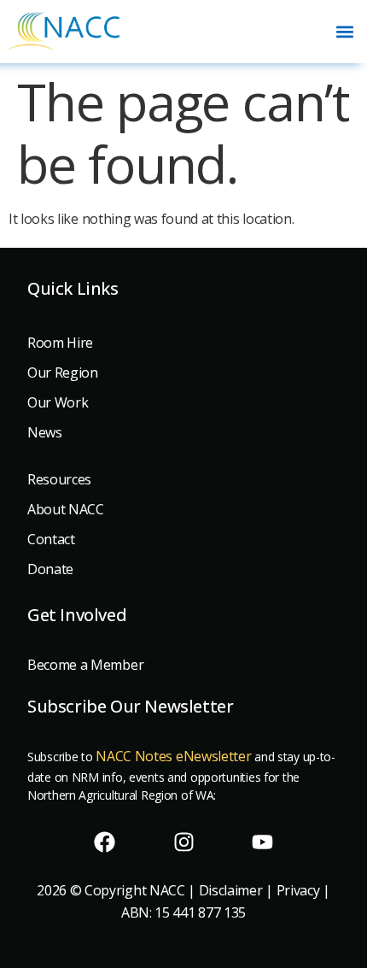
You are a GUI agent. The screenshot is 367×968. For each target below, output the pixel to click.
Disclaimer (231, 890)
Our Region (62, 372)
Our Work (57, 402)
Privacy (298, 890)
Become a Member (85, 664)
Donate (50, 569)
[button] (344, 31)
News (44, 432)
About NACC (65, 509)
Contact (51, 539)
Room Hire (60, 342)
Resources (59, 479)
